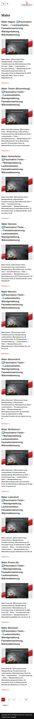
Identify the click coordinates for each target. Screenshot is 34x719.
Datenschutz (6, 717)
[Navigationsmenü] (3, 3)
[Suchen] (7, 3)
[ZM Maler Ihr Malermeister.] (27, 3)
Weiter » (5, 705)
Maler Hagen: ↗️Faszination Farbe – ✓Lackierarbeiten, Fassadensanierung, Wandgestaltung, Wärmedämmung (16, 28)
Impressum (28, 715)
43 (26, 699)
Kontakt (13, 717)
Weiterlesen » (5, 83)
